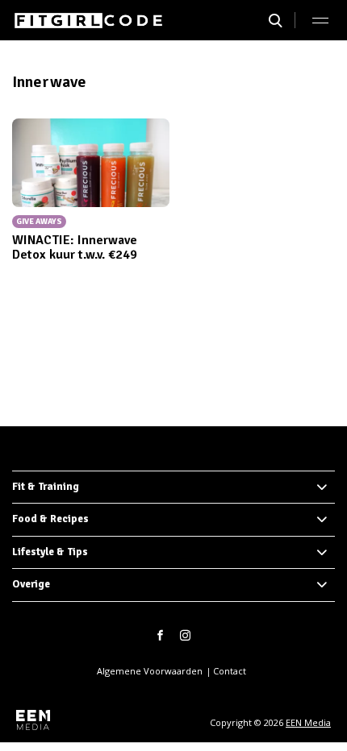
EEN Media (308, 722)
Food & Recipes (50, 518)
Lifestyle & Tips (50, 552)
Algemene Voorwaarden (150, 671)
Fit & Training (45, 486)
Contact (229, 671)
